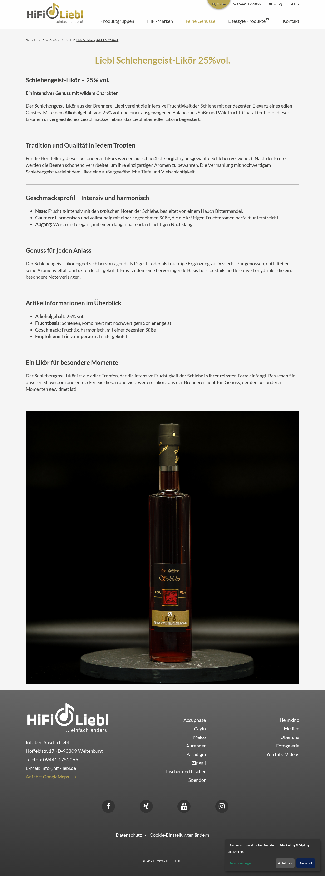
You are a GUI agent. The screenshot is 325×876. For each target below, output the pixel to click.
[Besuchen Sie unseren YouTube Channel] (183, 805)
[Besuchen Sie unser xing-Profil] (146, 805)
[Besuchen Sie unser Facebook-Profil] (108, 805)
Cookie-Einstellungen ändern (179, 835)
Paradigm (196, 754)
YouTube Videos (282, 754)
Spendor (197, 780)
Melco (199, 737)
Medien (291, 728)
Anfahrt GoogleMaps (47, 776)
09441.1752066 (60, 759)
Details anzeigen (240, 863)
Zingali (199, 763)
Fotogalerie (287, 745)
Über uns (290, 737)
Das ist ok (306, 863)
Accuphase (194, 720)
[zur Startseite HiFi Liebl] (68, 717)
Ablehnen (285, 863)
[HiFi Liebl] (55, 12)
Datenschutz (129, 835)
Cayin (200, 728)
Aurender (196, 745)
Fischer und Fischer (186, 771)
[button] (117, 21)
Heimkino (289, 720)
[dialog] (272, 855)
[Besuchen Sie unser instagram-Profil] (221, 805)
